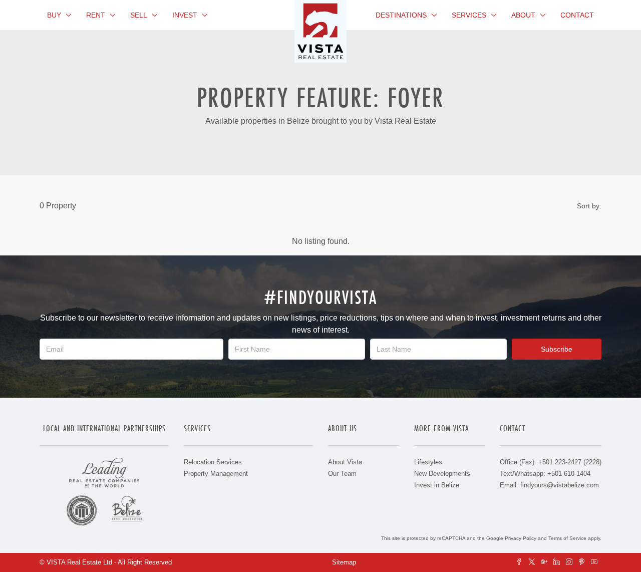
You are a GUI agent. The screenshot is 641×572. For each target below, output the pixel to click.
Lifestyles (428, 462)
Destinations (401, 15)
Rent (95, 15)
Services (469, 15)
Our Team (342, 473)
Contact (577, 15)
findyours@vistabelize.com (559, 485)
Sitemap (344, 562)
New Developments (442, 473)
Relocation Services (213, 462)
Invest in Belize (436, 485)
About (523, 15)
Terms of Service (567, 538)
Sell (138, 15)
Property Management (216, 473)
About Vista (345, 462)
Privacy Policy (520, 538)
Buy (54, 15)
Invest (184, 15)
